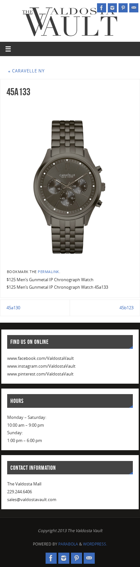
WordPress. (95, 544)
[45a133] (70, 182)
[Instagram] (112, 7)
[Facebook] (101, 7)
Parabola (68, 544)
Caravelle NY (26, 71)
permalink (48, 271)
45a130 (13, 308)
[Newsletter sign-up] (133, 7)
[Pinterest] (123, 7)
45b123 (126, 308)
